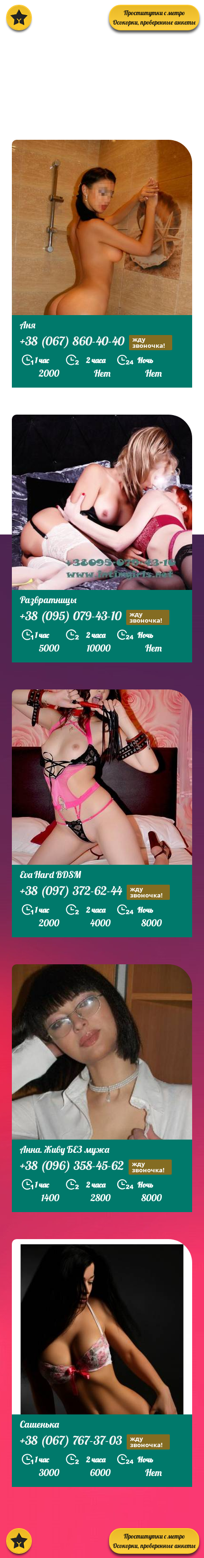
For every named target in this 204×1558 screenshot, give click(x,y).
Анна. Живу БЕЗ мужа (64, 1149)
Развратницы (48, 600)
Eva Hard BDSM (50, 874)
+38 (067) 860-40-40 (92, 342)
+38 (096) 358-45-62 (92, 1166)
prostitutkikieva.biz (63, 115)
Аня (28, 325)
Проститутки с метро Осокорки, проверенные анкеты (154, 17)
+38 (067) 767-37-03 (91, 1441)
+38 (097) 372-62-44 (91, 891)
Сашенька (39, 1424)
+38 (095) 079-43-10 (91, 617)
